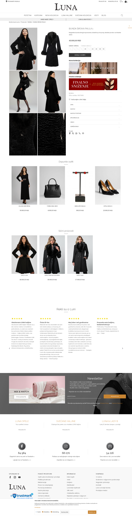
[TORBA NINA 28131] (52, 185)
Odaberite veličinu (73, 493)
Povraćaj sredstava (45, 488)
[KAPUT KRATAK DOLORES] (52, 254)
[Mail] (83, 133)
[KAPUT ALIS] (80, 254)
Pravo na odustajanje (45, 485)
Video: (72, 122)
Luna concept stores (103, 488)
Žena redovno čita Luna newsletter (110, 456)
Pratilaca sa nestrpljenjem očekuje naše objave (66, 456)
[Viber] (79, 133)
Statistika (46, 512)
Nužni (39, 512)
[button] (122, 15)
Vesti (68, 480)
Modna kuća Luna (14, 22)
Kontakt (98, 485)
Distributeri (70, 485)
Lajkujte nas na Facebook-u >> (22, 460)
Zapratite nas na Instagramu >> (66, 460)
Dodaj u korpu (80, 55)
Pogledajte (22, 429)
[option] (47, 19)
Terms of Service (117, 403)
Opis (71, 104)
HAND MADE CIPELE (47, 19)
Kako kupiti (70, 477)
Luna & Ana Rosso (85, 19)
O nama (99, 477)
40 (85, 49)
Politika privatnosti (44, 480)
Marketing (56, 512)
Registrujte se (113, 1)
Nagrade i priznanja (102, 482)
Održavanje (74, 126)
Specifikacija (74, 118)
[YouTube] (19, 477)
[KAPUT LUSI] (24, 254)
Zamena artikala (43, 496)
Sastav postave (75, 113)
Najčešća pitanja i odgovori (76, 496)
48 (100, 49)
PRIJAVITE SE (115, 396)
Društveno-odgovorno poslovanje (108, 480)
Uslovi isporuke (43, 493)
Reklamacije (42, 482)
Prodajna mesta (101, 490)
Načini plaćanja (43, 490)
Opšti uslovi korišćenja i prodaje (49, 477)
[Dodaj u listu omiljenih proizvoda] (38, 206)
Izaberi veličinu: (74, 46)
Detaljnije (37, 507)
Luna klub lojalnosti (73, 488)
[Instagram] (15, 477)
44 (92, 49)
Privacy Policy (104, 403)
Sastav (72, 109)
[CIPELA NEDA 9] (108, 185)
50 (103, 49)
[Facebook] (70, 133)
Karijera (69, 482)
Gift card (70, 490)
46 (96, 49)
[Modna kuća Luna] (66, 6)
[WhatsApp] (76, 133)
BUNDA (30, 22)
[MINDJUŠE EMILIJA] (80, 185)
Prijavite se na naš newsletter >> (110, 460)
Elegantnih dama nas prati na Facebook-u (22, 456)
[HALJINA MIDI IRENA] (24, 185)
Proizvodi (23, 22)
